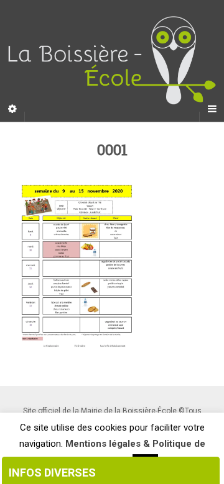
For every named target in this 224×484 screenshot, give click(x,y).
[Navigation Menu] (211, 109)
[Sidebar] (12, 109)
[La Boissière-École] (112, 60)
